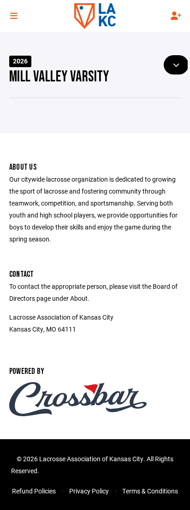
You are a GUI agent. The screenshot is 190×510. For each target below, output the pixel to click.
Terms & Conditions (150, 491)
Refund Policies (34, 491)
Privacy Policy (89, 491)
